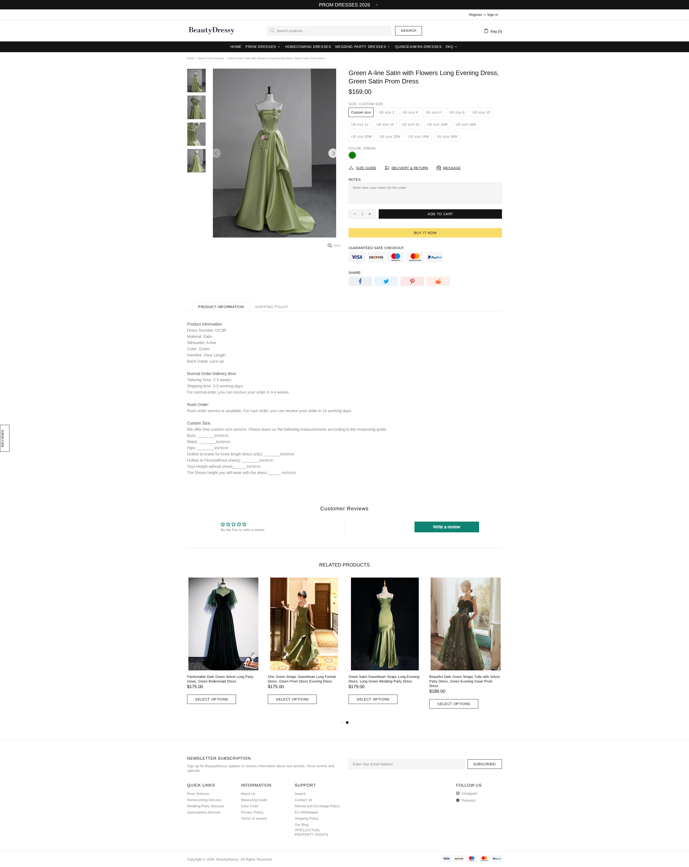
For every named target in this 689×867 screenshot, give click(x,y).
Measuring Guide (254, 800)
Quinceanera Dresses (204, 812)
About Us (248, 794)
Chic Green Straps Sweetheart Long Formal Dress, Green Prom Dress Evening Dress (302, 679)
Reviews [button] (3, 438)
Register (475, 15)
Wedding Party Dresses (205, 806)
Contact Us (303, 800)
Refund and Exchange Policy (317, 806)
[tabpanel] (384, 646)
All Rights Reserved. (257, 859)
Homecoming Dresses (204, 800)
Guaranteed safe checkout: (377, 248)
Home (190, 58)
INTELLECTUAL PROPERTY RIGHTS (311, 832)
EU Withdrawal (306, 812)
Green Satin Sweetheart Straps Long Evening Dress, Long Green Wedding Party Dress (384, 679)
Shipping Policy (307, 818)
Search (408, 31)
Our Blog (301, 825)
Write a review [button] (446, 527)
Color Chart (249, 806)
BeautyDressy (211, 30)
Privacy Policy (252, 812)
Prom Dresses (198, 794)
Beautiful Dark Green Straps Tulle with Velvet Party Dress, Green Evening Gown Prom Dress (464, 681)
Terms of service (254, 818)
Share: (355, 273)
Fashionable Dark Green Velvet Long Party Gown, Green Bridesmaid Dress (220, 679)
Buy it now (425, 233)
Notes (355, 180)
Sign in (492, 15)
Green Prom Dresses (211, 58)
